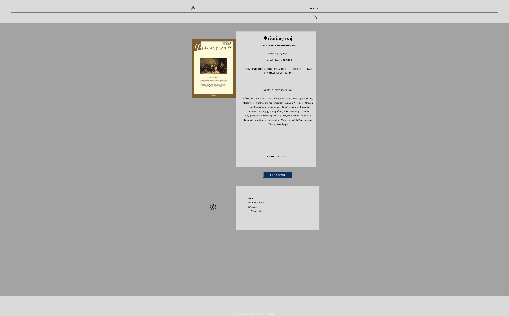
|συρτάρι (313, 8)
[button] (315, 18)
